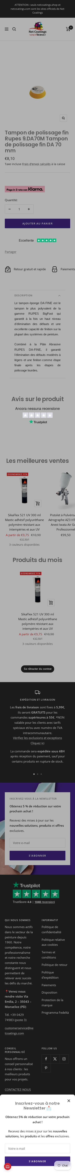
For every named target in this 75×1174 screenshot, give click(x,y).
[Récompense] (7, 1166)
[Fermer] (68, 1100)
